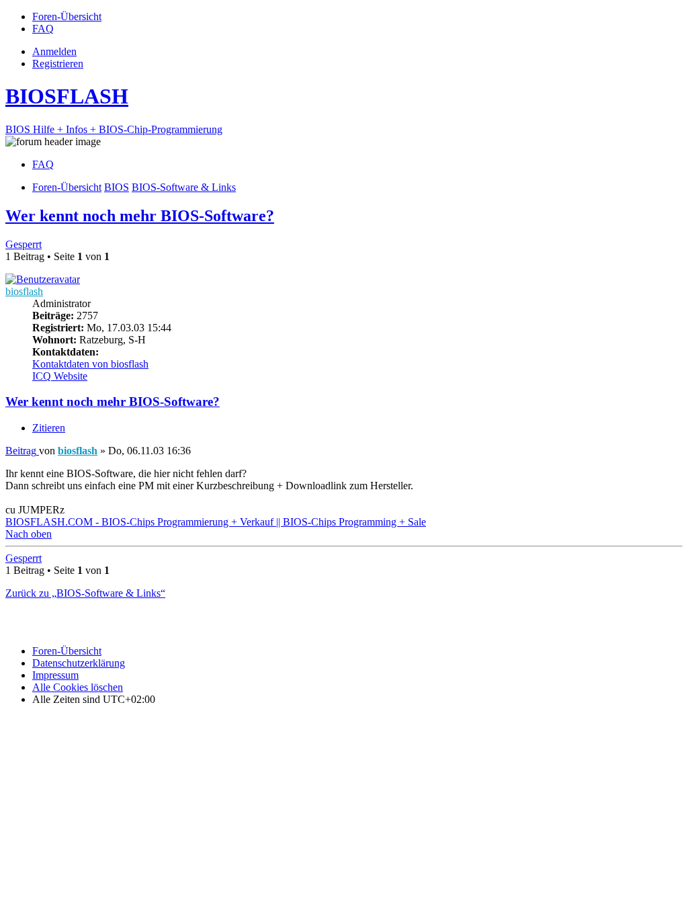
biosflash (24, 291)
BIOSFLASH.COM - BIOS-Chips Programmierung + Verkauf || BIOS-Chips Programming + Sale (215, 522)
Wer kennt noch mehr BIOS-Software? (139, 215)
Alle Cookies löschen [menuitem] (77, 687)
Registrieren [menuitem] (57, 63)
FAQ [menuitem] (43, 164)
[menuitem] (66, 16)
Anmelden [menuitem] (54, 51)
